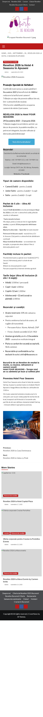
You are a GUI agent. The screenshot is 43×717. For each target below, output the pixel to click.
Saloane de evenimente (12, 599)
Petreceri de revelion (10, 62)
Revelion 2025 (16, 1)
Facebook (25, 174)
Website (17, 174)
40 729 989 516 (32, 160)
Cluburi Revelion (35, 1)
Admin (7, 72)
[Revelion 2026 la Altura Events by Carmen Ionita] (21, 562)
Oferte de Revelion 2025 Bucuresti (26, 593)
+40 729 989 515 (17, 160)
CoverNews (32, 614)
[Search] (40, 46)
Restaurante (31, 596)
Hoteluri (34, 599)
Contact (32, 5)
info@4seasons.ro (29, 354)
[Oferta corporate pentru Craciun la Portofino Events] (21, 522)
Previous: (17, 449)
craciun (6, 533)
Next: (15, 456)
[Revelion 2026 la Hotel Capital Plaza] (21, 485)
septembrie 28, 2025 (17, 72)
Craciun (25, 1)
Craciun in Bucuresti (21, 602)
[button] (3, 46)
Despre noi (6, 1)
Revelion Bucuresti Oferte (18, 5)
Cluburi (26, 599)
